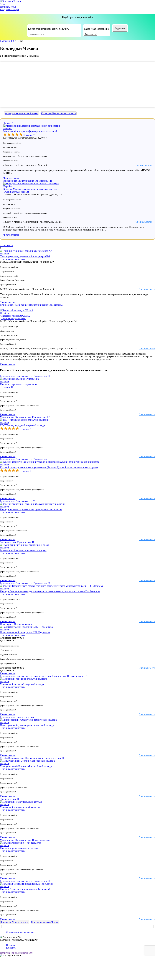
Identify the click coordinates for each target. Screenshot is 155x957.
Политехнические (38, 305)
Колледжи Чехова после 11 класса (58, 113)
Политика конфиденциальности (16, 953)
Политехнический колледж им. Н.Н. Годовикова (25, 632)
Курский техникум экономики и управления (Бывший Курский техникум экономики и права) (49, 467)
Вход (2, 9)
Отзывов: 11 (29, 135)
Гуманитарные (21, 305)
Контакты (11, 947)
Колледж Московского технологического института (30, 189)
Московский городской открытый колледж (22, 684)
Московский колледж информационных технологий (30, 131)
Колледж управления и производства (19, 848)
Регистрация (12, 9)
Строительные (42, 181)
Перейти (7, 128)
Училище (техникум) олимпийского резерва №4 (25, 256)
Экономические (26, 181)
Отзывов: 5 (25, 429)
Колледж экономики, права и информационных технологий (31, 509)
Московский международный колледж (20, 807)
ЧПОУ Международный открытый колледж (22, 425)
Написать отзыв (8, 6)
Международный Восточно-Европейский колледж (26, 766)
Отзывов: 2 (25, 471)
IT (13, 123)
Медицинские (7, 417)
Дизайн (7, 123)
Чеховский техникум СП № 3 (15, 315)
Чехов (3, 4)
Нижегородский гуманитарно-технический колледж (27, 725)
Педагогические (75, 676)
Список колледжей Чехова (44, 922)
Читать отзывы (11, 178)
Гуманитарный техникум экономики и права (23, 550)
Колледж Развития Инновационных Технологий (25, 889)
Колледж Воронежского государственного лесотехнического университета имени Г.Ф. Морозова (50, 591)
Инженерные (10, 181)
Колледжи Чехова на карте (14, 922)
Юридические (40, 376)
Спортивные (6, 245)
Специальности (143, 165)
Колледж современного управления (18, 384)
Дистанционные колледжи (20, 932)
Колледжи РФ (7, 41)
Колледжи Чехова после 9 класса (21, 113)
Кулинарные (6, 305)
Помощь (10, 945)
